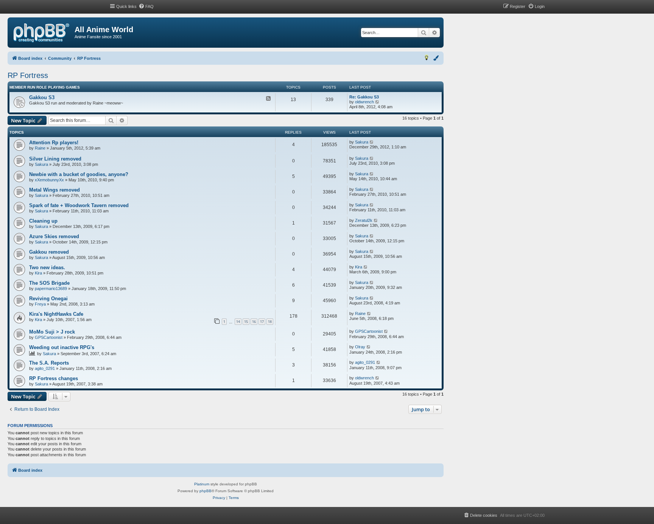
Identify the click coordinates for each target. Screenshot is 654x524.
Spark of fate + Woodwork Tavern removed (79, 205)
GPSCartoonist (48, 337)
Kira (38, 273)
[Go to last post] (371, 142)
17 (262, 321)
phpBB (205, 491)
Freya (40, 304)
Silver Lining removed (55, 159)
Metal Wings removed (54, 190)
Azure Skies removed (54, 236)
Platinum (201, 484)
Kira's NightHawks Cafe (56, 314)
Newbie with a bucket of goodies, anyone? (78, 174)
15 (246, 321)
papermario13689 (51, 288)
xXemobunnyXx (49, 180)
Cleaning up (43, 221)
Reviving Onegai (48, 298)
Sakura (361, 142)
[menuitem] (146, 6)
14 (238, 321)
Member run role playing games (44, 87)
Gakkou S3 (41, 97)
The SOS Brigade (49, 283)
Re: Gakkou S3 (364, 97)
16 (254, 321)
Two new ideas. (47, 267)
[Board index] (41, 33)
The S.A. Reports (49, 363)
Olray (360, 347)
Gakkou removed (49, 252)
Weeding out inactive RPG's (61, 347)
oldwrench (364, 102)
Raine (40, 148)
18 (270, 321)
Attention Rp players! (53, 142)
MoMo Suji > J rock (52, 332)
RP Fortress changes (53, 378)
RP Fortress (28, 75)
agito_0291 (45, 368)
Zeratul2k (363, 220)
